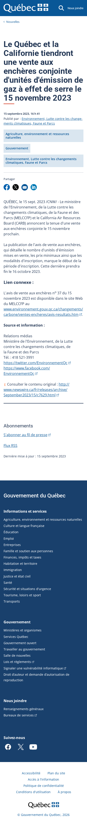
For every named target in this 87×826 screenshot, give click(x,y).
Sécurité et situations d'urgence (27, 589)
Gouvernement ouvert (20, 643)
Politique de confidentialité (43, 786)
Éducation (11, 532)
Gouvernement (17, 622)
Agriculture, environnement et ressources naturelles (43, 519)
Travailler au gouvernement (24, 649)
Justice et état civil (17, 576)
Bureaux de (19, 715)
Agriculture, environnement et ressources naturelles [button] (37, 136)
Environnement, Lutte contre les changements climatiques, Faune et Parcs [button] (41, 161)
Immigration (13, 570)
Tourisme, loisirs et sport (22, 595)
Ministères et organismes (22, 630)
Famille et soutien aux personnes (28, 551)
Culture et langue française (24, 526)
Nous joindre (75, 8)
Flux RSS (10, 445)
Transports (12, 601)
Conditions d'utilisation (33, 792)
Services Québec (16, 637)
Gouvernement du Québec (35, 495)
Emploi (9, 538)
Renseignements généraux (24, 709)
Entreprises (12, 545)
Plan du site (56, 773)
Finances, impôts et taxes (22, 557)
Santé (8, 582)
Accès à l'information (43, 779)
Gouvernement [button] (17, 148)
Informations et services (25, 511)
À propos (64, 792)
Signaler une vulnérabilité (33, 668)
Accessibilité (31, 773)
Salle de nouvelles (17, 655)
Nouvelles (12, 22)
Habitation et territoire (20, 563)
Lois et (17, 662)
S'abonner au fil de (25, 434)
